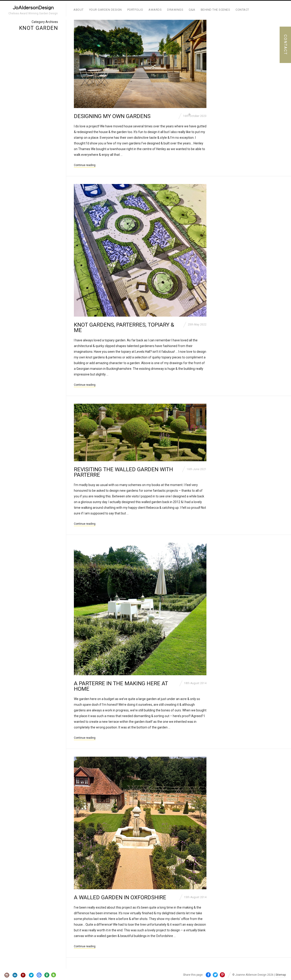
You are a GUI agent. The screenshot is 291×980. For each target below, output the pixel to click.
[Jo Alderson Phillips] (33, 8)
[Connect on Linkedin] (15, 975)
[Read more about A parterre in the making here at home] (140, 609)
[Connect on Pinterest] (23, 975)
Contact (242, 9)
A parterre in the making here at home (121, 686)
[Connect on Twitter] (31, 975)
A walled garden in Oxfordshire (120, 897)
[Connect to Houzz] (53, 976)
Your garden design (105, 9)
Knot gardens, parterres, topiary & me (124, 327)
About (78, 9)
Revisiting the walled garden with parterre (123, 472)
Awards (155, 9)
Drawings (175, 9)
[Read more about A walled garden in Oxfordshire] (140, 823)
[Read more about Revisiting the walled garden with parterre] (140, 432)
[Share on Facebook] (208, 974)
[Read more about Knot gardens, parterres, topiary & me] (140, 250)
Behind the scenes (215, 9)
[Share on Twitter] (215, 974)
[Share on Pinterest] (222, 974)
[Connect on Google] (39, 975)
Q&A (192, 9)
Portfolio (135, 9)
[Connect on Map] (47, 975)
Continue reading (84, 165)
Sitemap (281, 974)
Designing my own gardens (112, 116)
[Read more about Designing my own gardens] (140, 64)
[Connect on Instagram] (6, 975)
